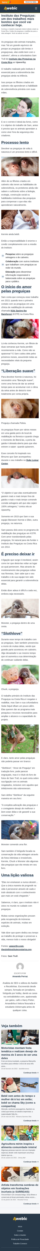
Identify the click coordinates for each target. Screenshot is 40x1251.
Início (20, 1226)
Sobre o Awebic (20, 1235)
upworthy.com (16, 946)
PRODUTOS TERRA (30, 2)
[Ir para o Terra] (6, 2)
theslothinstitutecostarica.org (16, 949)
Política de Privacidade (20, 1239)
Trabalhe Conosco (20, 1244)
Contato (20, 1231)
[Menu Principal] (36, 8)
